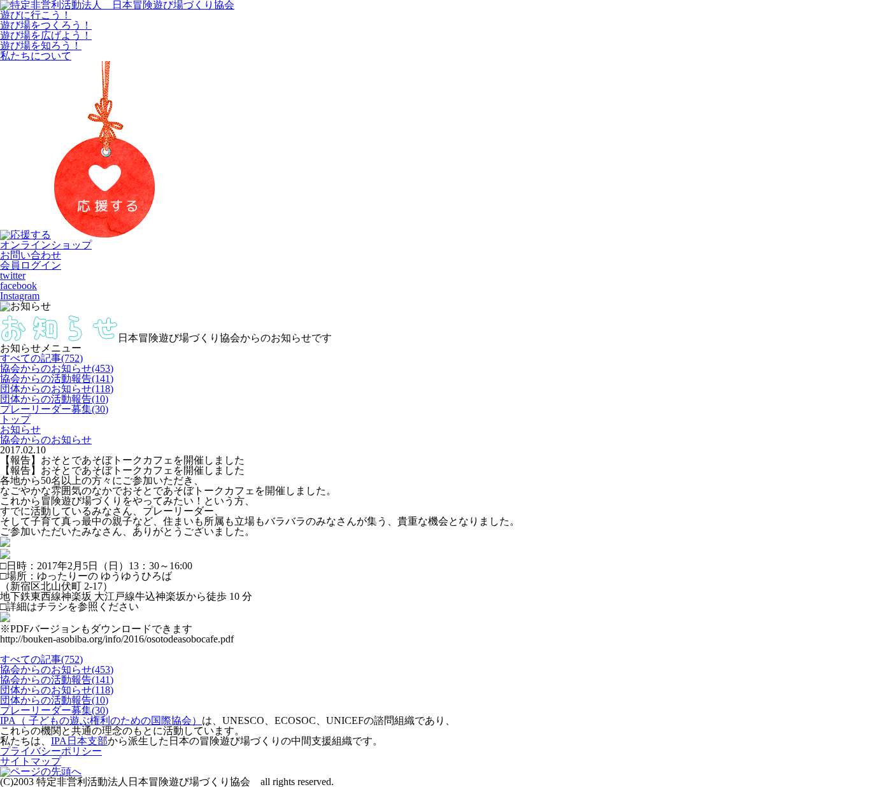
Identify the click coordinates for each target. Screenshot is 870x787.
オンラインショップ (46, 244)
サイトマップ (30, 761)
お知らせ (20, 429)
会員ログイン (30, 265)
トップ (15, 419)
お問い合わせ (30, 255)
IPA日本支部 (79, 740)
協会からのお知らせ (46, 439)
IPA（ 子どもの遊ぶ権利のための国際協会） (101, 720)
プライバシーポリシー (51, 751)
